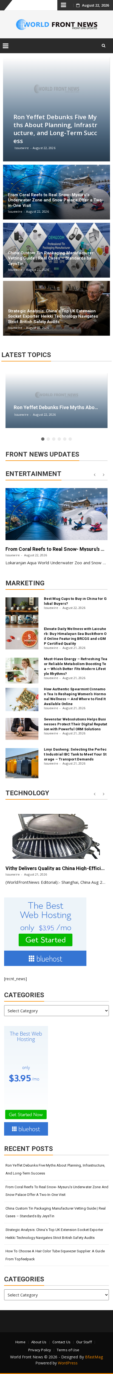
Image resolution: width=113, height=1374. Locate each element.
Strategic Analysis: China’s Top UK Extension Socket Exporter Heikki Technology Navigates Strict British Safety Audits (54, 1234)
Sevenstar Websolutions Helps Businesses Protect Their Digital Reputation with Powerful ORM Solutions (75, 724)
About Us (39, 1341)
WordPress (68, 1363)
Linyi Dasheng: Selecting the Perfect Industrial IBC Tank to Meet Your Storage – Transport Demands (75, 754)
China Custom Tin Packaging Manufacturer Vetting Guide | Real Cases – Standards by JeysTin (55, 1212)
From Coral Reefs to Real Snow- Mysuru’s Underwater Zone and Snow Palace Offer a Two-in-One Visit (56, 1191)
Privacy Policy (39, 1349)
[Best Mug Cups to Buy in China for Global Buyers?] (21, 612)
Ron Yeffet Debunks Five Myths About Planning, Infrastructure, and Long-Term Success (55, 1169)
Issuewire (12, 555)
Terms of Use (68, 1349)
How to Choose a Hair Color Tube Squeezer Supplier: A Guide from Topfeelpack (55, 1255)
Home (20, 1341)
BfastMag (94, 1356)
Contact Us (61, 1341)
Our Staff (84, 1341)
